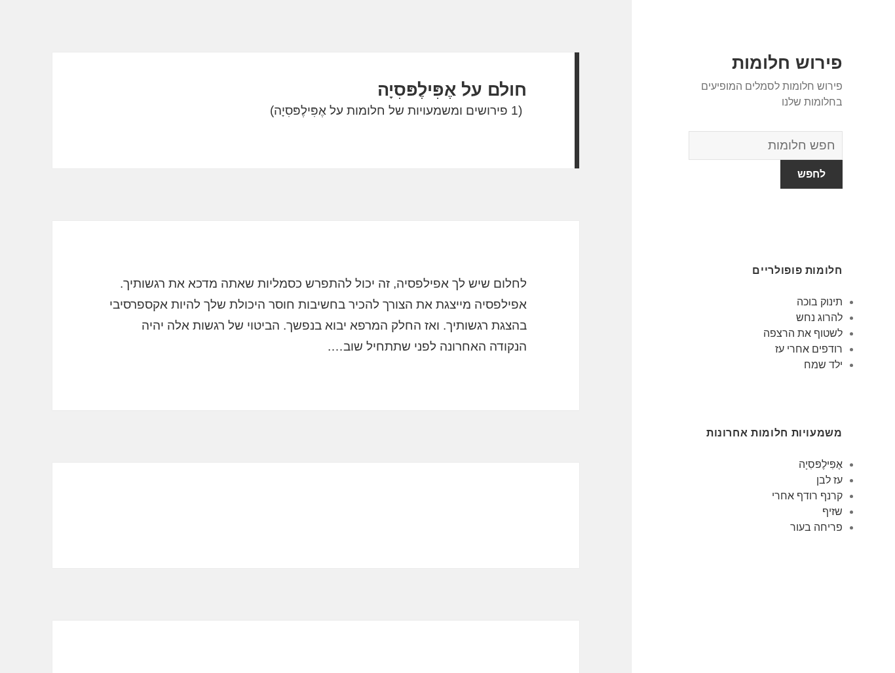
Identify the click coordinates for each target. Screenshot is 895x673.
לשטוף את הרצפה (803, 333)
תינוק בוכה (820, 301)
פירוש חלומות (787, 63)
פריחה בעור (816, 527)
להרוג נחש (819, 317)
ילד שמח (823, 364)
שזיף (832, 511)
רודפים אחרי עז (809, 349)
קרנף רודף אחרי (807, 495)
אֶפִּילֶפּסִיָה (821, 464)
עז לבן (829, 480)
